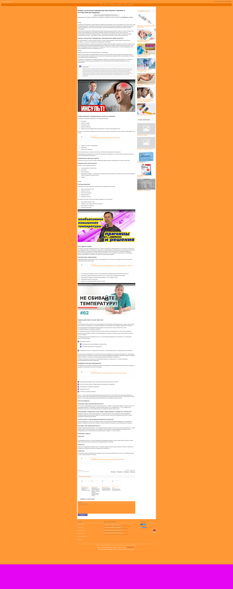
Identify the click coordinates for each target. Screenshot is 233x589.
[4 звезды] (81, 471)
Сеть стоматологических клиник (7, 1)
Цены (125, 4)
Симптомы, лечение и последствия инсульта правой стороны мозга (106, 489)
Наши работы (119, 4)
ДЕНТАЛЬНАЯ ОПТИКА (80, 527)
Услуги (106, 4)
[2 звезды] (79, 471)
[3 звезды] (80, 471)
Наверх (154, 532)
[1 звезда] (78, 471)
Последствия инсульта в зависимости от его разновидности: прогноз (111, 265)
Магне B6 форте (141, 162)
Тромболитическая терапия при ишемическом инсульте (107, 459)
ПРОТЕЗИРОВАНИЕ (80, 539)
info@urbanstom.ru (131, 547)
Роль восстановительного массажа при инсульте (116, 489)
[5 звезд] (82, 471)
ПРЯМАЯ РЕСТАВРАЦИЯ (81, 533)
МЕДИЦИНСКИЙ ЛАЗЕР (80, 524)
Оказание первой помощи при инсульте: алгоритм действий (108, 373)
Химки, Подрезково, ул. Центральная (113, 530)
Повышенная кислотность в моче (145, 114)
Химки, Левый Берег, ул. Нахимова (113, 527)
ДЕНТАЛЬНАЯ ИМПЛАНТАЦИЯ (82, 536)
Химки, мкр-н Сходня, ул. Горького (112, 524)
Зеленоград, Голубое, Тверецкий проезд (114, 533)
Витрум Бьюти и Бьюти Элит (143, 190)
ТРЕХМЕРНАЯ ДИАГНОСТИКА (81, 530)
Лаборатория (112, 4)
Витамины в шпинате (142, 135)
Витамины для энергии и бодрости (145, 148)
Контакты (130, 4)
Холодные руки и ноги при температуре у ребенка (105, 137)
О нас (101, 4)
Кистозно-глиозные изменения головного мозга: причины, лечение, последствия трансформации (145, 100)
